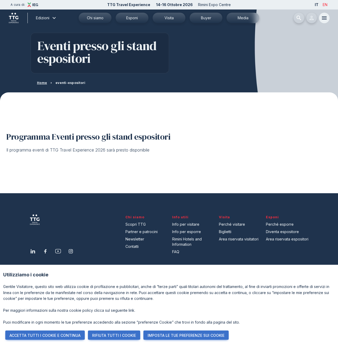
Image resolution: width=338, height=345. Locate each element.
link (131, 310)
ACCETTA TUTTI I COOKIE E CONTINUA (45, 335)
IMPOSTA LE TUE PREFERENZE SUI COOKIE (186, 335)
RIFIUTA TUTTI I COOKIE (114, 335)
